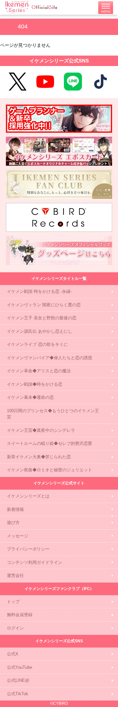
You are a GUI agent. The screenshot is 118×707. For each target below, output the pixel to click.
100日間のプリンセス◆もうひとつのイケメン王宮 (53, 414)
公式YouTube (19, 667)
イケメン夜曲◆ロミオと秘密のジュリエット (49, 469)
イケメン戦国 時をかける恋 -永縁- (39, 291)
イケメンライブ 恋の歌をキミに (37, 344)
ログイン (15, 628)
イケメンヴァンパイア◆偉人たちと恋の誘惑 (49, 357)
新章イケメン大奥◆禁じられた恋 (39, 456)
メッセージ (17, 535)
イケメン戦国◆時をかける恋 (34, 384)
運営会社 (15, 575)
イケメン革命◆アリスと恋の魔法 (39, 370)
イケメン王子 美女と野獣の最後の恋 (41, 317)
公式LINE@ (18, 680)
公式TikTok (17, 693)
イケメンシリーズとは (28, 496)
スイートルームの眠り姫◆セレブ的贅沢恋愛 (49, 443)
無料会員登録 (19, 614)
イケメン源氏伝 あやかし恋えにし (39, 331)
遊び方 (13, 522)
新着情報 (15, 509)
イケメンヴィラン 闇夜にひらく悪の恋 (44, 304)
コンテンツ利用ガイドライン (34, 562)
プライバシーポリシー (28, 549)
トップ (13, 601)
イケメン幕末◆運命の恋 (30, 397)
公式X (12, 653)
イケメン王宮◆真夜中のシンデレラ (41, 430)
